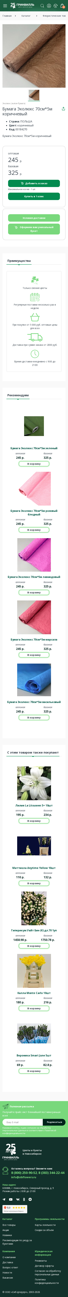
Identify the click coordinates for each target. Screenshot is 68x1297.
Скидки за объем (44, 1230)
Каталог (26, 15)
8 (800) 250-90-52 (24, 1172)
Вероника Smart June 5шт (34, 1055)
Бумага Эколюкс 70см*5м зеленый (34, 448)
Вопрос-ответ (10, 1267)
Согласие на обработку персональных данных (48, 1272)
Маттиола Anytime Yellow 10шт (34, 868)
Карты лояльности (45, 1224)
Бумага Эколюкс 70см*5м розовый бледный (34, 512)
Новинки (7, 1235)
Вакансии (7, 1277)
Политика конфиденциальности (47, 1281)
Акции (5, 1230)
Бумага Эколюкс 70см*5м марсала (34, 639)
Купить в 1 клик (34, 196)
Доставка (7, 1262)
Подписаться (54, 1122)
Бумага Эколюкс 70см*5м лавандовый (34, 577)
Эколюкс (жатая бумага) (13, 103)
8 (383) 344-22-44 (51, 1172)
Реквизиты (41, 1260)
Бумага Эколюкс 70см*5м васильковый (34, 702)
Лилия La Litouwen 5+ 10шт (34, 805)
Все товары (9, 1224)
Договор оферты (44, 1265)
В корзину (34, 463)
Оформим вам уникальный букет (36, 229)
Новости (7, 1272)
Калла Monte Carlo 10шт (34, 993)
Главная (7, 15)
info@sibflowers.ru (23, 1177)
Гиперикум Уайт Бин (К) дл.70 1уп (34, 930)
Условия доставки (34, 217)
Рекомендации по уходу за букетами (17, 1242)
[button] (42, 6)
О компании (9, 1257)
